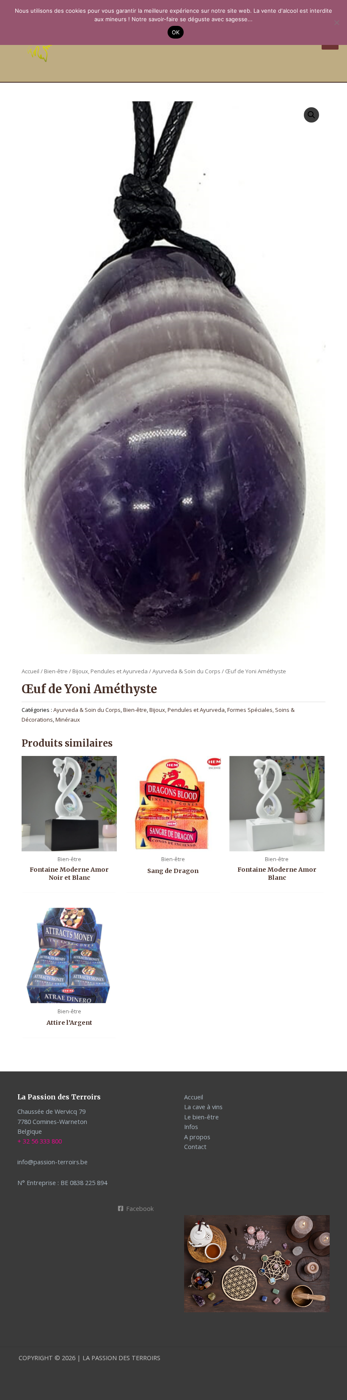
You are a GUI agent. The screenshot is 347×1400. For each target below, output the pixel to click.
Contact (195, 1146)
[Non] (336, 22)
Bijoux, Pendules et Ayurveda (110, 671)
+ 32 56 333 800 (39, 1141)
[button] (311, 115)
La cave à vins (203, 1106)
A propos (197, 1136)
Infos (191, 1126)
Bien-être (56, 671)
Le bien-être (201, 1117)
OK (176, 32)
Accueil (30, 671)
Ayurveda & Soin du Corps (186, 671)
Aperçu (69, 843)
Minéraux (67, 719)
